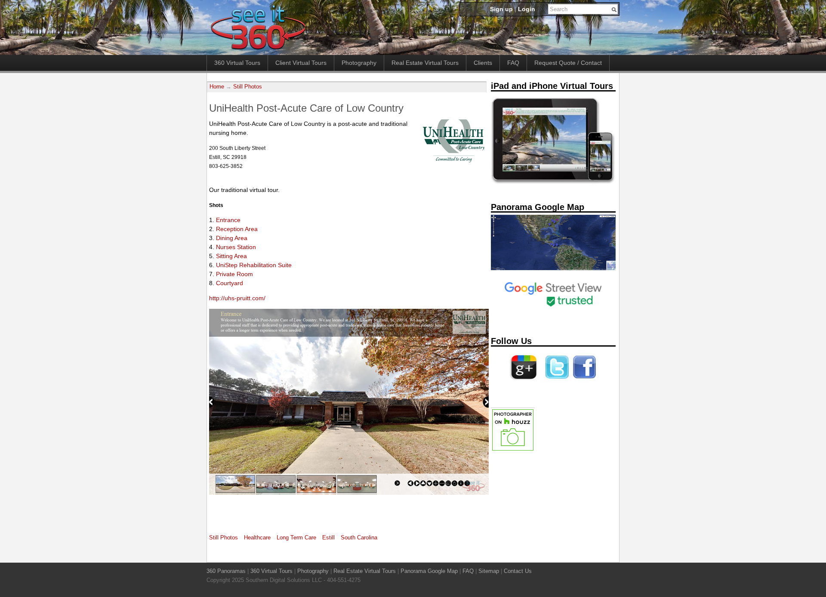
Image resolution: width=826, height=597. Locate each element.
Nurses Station (236, 247)
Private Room (234, 274)
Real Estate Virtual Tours (425, 62)
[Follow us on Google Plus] (524, 381)
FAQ (513, 62)
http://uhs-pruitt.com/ (237, 298)
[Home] (257, 50)
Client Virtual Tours (301, 62)
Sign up (501, 9)
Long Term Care (296, 538)
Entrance (228, 219)
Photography (359, 62)
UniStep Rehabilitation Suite (254, 265)
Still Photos (247, 87)
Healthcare (257, 538)
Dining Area (231, 238)
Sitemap (488, 571)
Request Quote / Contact (568, 62)
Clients (483, 62)
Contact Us (518, 571)
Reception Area (237, 228)
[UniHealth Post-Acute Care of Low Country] (453, 160)
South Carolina (359, 538)
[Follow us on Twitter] (555, 381)
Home (217, 87)
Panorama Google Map (429, 571)
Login (526, 9)
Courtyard (229, 283)
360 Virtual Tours (237, 62)
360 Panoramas (226, 571)
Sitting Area (231, 256)
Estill (328, 538)
